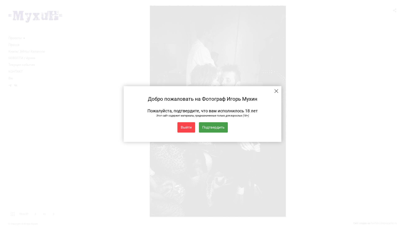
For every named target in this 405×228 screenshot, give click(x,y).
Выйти (186, 127)
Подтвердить (213, 127)
